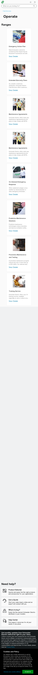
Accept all (28, 671)
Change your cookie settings (12, 671)
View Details (13, 56)
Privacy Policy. (11, 647)
